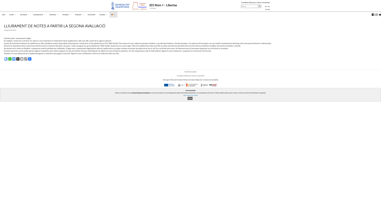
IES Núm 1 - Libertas (163, 5)
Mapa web (199, 80)
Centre (11, 15)
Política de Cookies (189, 80)
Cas (269, 6)
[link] (372, 14)
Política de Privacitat (176, 80)
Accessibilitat (214, 80)
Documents (91, 15)
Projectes (78, 15)
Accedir (267, 9)
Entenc (190, 98)
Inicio (3, 15)
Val (266, 6)
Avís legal (166, 80)
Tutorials (102, 15)
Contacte (206, 80)
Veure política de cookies (190, 95)
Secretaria (23, 15)
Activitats (66, 15)
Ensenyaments (38, 15)
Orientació (52, 15)
